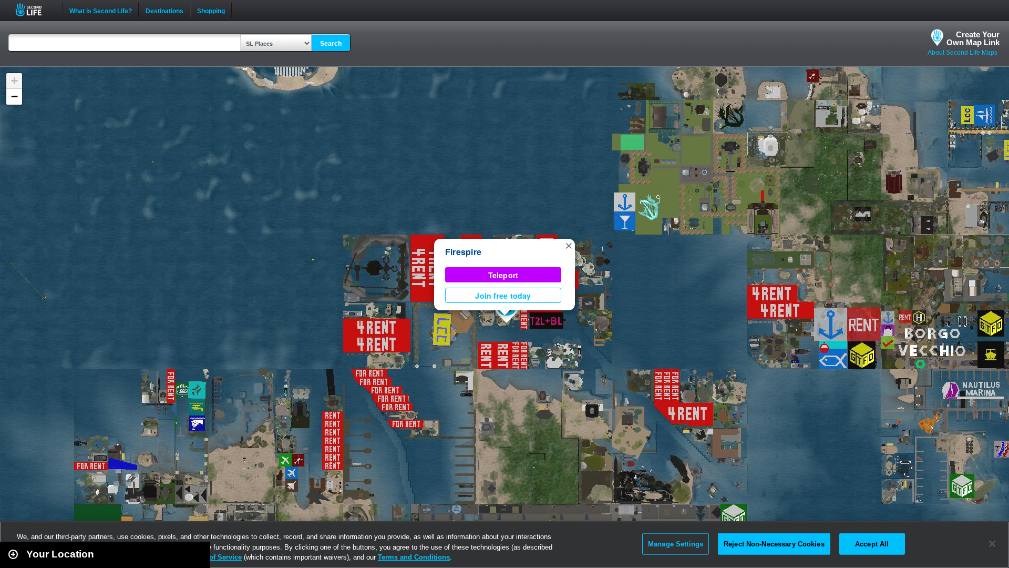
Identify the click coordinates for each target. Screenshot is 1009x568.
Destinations (164, 10)
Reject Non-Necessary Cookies (774, 543)
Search (331, 43)
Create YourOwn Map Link (973, 38)
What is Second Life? (100, 10)
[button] (568, 245)
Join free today (503, 295)
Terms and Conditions (414, 557)
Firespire (463, 252)
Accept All (872, 543)
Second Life (34, 10)
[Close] (992, 543)
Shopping (211, 10)
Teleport (503, 275)
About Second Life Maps (962, 52)
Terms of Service (214, 557)
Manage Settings (675, 543)
